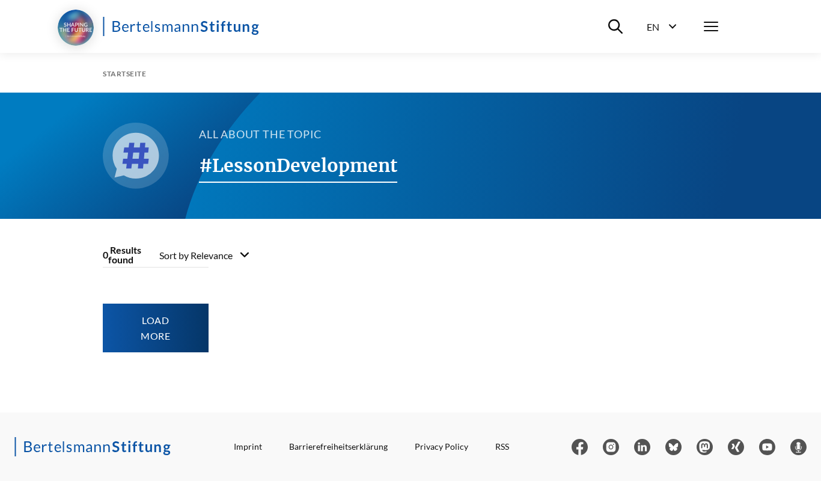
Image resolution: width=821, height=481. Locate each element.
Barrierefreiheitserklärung (338, 446)
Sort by (196, 255)
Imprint (248, 446)
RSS (502, 446)
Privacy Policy (441, 446)
